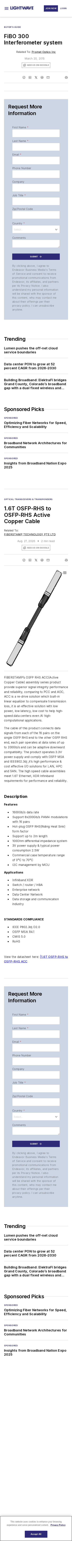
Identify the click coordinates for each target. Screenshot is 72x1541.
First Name (20, 127)
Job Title (19, 195)
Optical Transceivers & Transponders (28, 499)
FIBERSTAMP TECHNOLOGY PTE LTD (30, 534)
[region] (36, 1528)
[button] (6, 8)
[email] (48, 77)
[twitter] (36, 77)
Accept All (36, 1534)
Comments (19, 237)
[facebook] (24, 77)
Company (18, 181)
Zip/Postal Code (22, 209)
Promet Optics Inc (44, 52)
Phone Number (21, 168)
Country (18, 223)
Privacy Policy (58, 1525)
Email (16, 154)
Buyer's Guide (12, 27)
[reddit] (42, 77)
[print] (66, 77)
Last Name (20, 141)
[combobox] (36, 229)
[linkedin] (30, 77)
